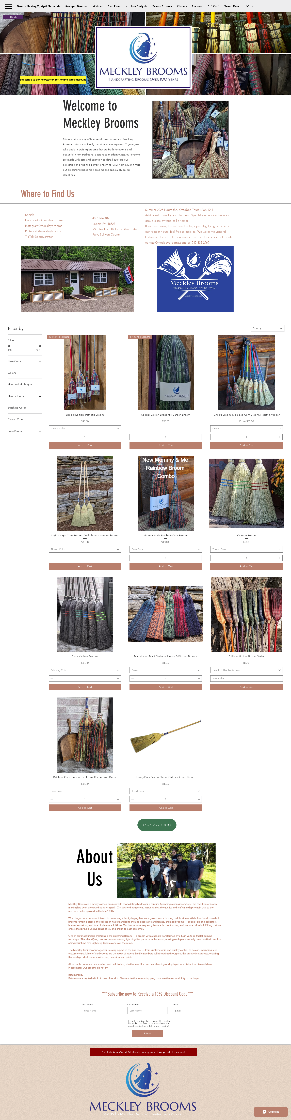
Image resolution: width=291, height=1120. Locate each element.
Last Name (133, 1004)
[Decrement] (51, 437)
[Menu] (8, 6)
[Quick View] (246, 372)
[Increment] (118, 437)
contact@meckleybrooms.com (165, 242)
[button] (97, 6)
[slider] (9, 346)
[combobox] (267, 328)
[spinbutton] (84, 437)
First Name (87, 1004)
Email (175, 1004)
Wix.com (178, 1114)
